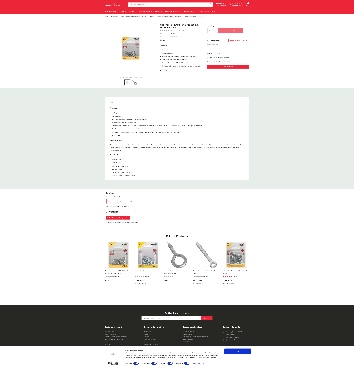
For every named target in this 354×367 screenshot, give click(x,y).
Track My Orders (110, 334)
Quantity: (210, 26)
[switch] (154, 363)
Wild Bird (157, 12)
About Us (147, 334)
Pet (123, 12)
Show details (197, 363)
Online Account (110, 331)
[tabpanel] (118, 265)
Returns (107, 342)
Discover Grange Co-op (207, 12)
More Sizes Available (140, 283)
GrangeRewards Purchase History (116, 337)
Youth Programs (188, 331)
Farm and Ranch (144, 12)
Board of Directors (150, 339)
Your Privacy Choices (151, 344)
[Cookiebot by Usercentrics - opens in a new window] (113, 363)
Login (218, 5)
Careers (146, 337)
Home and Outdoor (171, 12)
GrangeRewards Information (114, 339)
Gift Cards (108, 344)
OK (238, 351)
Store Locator (149, 331)
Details (112, 103)
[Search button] (211, 4)
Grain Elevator (188, 339)
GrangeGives (187, 334)
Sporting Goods (188, 12)
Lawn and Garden (111, 12)
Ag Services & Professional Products (195, 337)
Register (223, 5)
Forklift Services (188, 342)
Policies (146, 342)
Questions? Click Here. (233, 340)
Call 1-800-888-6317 (233, 337)
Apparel (131, 12)
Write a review (179, 30)
